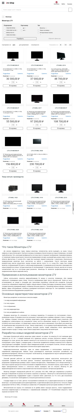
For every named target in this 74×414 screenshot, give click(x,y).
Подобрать (20, 38)
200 (70, 45)
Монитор (43, 28)
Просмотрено (57, 411)
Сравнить (37, 411)
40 (60, 45)
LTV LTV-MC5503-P (13, 150)
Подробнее (6, 73)
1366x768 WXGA (11, 28)
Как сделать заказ (13, 411)
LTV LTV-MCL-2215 (61, 197)
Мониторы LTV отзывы (11, 397)
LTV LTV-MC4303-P (61, 108)
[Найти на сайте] (70, 10)
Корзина (69, 4)
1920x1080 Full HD (11, 30)
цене (14, 45)
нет (24, 30)
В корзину (13, 86)
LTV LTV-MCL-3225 (13, 229)
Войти (63, 4)
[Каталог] (3, 3)
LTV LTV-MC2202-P (13, 65)
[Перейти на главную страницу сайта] (14, 3)
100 (65, 45)
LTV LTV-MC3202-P (13, 108)
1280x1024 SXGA (11, 35)
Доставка (37, 405)
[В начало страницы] (64, 411)
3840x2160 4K (10, 32)
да (24, 28)
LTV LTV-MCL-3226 (37, 229)
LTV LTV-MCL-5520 (37, 150)
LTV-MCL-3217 (37, 108)
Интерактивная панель (46, 33)
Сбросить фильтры (55, 38)
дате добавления (24, 45)
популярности (35, 45)
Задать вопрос (73, 207)
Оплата (24, 405)
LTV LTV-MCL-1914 (37, 197)
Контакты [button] (56, 4)
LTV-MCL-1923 (13, 197)
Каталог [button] (11, 405)
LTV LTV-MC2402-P (37, 65)
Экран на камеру (45, 30)
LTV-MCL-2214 (61, 65)
